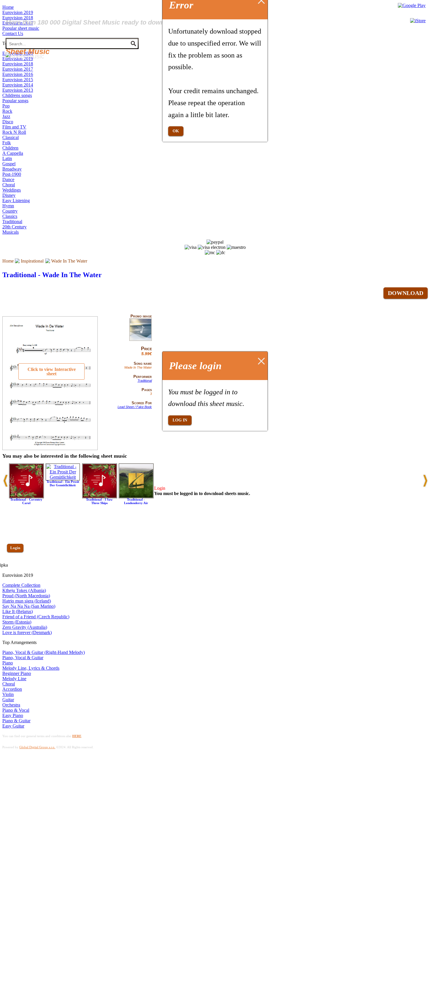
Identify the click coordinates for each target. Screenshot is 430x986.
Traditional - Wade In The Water (52, 275)
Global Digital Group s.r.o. (37, 747)
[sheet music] (25, 56)
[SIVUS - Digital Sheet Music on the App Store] (418, 20)
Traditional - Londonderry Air (136, 501)
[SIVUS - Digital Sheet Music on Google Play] (412, 5)
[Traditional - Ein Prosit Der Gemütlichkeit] (63, 477)
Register (16, 564)
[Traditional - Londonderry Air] (136, 496)
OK (176, 131)
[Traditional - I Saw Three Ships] (99, 496)
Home (8, 260)
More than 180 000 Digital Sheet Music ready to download (91, 22)
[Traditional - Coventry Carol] (26, 496)
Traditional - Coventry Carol (26, 501)
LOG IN (180, 420)
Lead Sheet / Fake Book (135, 407)
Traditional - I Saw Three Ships (99, 501)
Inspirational (32, 260)
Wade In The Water (69, 260)
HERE (76, 736)
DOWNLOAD (405, 293)
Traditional (144, 380)
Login (15, 548)
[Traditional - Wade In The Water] (140, 339)
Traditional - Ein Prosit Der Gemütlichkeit (63, 483)
